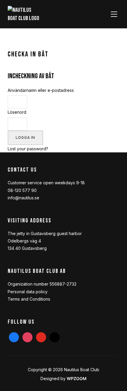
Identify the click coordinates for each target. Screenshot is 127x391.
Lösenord (17, 112)
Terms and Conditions (29, 299)
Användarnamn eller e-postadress (41, 90)
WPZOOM (77, 378)
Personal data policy (28, 291)
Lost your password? (28, 148)
